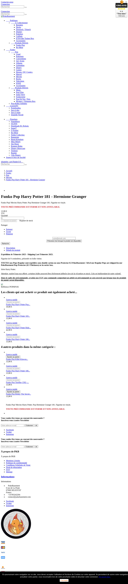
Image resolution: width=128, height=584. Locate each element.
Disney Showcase (18, 148)
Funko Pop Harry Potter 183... (18, 316)
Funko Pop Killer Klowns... (17, 359)
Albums (19, 63)
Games (19, 70)
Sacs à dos (15, 110)
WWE (18, 83)
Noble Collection (17, 135)
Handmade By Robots (20, 126)
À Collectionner (19, 23)
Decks (18, 27)
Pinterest (9, 234)
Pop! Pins (20, 92)
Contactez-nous (7, 2)
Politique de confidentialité (16, 463)
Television (20, 81)
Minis (18, 90)
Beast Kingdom (17, 139)
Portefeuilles (16, 108)
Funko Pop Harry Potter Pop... (18, 304)
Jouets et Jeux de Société (16, 157)
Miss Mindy (15, 142)
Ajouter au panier (9, 221)
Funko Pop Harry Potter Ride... (18, 328)
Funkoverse (20, 97)
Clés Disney (16, 155)
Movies (19, 77)
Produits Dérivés (19, 43)
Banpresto (15, 137)
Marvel (19, 74)
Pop (14, 52)
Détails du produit (13, 250)
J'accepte (64, 580)
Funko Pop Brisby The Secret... (18, 394)
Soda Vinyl (20, 95)
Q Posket (14, 130)
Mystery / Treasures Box (25, 101)
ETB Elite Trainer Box (25, 38)
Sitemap (9, 472)
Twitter (9, 432)
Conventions (21, 59)
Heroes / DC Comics (24, 72)
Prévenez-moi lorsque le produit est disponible (64, 241)
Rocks (18, 79)
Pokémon (12, 20)
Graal (18, 54)
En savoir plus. (104, 577)
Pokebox (19, 34)
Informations (7, 476)
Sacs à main (15, 112)
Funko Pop (20, 45)
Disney (19, 68)
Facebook (10, 430)
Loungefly (12, 106)
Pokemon (20, 56)
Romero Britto (16, 146)
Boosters (19, 25)
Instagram (10, 434)
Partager (9, 229)
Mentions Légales (13, 461)
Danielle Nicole (17, 115)
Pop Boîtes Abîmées (19, 103)
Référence (5, 287)
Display (19, 32)
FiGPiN (14, 124)
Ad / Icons (20, 61)
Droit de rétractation (14, 467)
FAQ (8, 470)
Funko (10, 50)
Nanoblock (15, 121)
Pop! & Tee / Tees (23, 99)
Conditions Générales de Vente (18, 465)
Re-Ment (19, 47)
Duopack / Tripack (23, 29)
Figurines (11, 119)
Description (10, 248)
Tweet (8, 232)
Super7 (14, 128)
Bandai (14, 153)
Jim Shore (15, 144)
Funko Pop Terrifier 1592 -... (17, 382)
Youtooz (14, 151)
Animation (20, 65)
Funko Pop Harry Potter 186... (18, 339)
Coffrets (19, 36)
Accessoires (20, 41)
